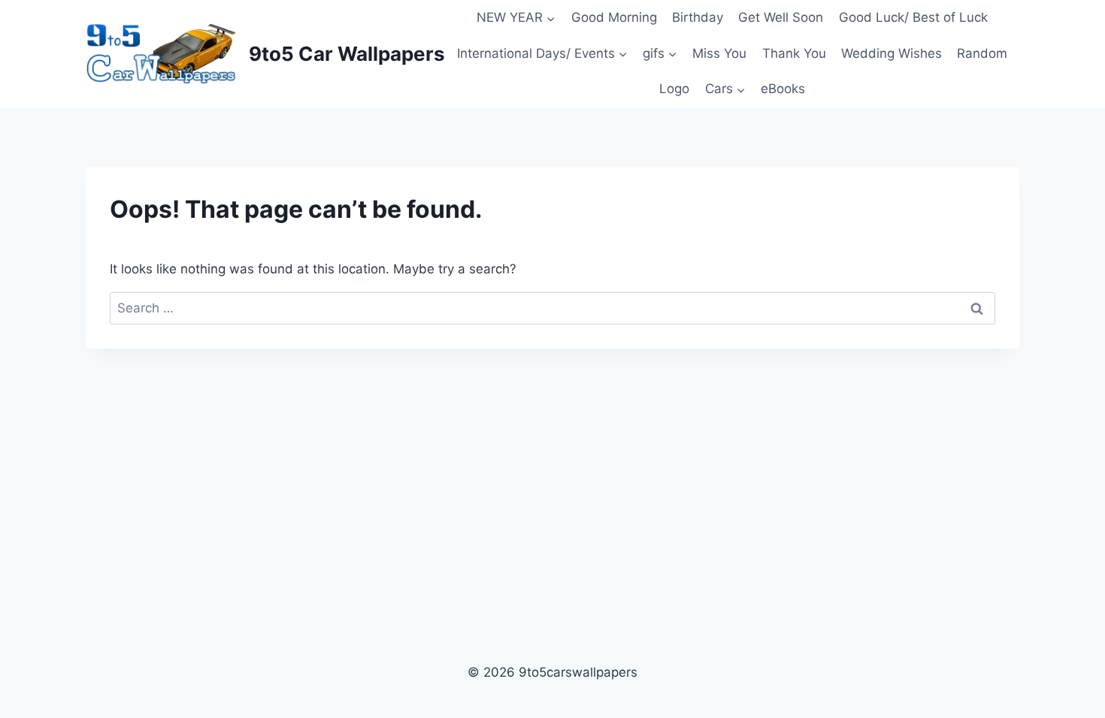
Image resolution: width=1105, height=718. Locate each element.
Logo (674, 88)
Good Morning (614, 17)
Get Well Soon (780, 17)
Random (982, 53)
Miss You (719, 53)
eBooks (783, 88)
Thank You (794, 53)
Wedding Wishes (891, 53)
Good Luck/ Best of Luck (913, 17)
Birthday (697, 17)
